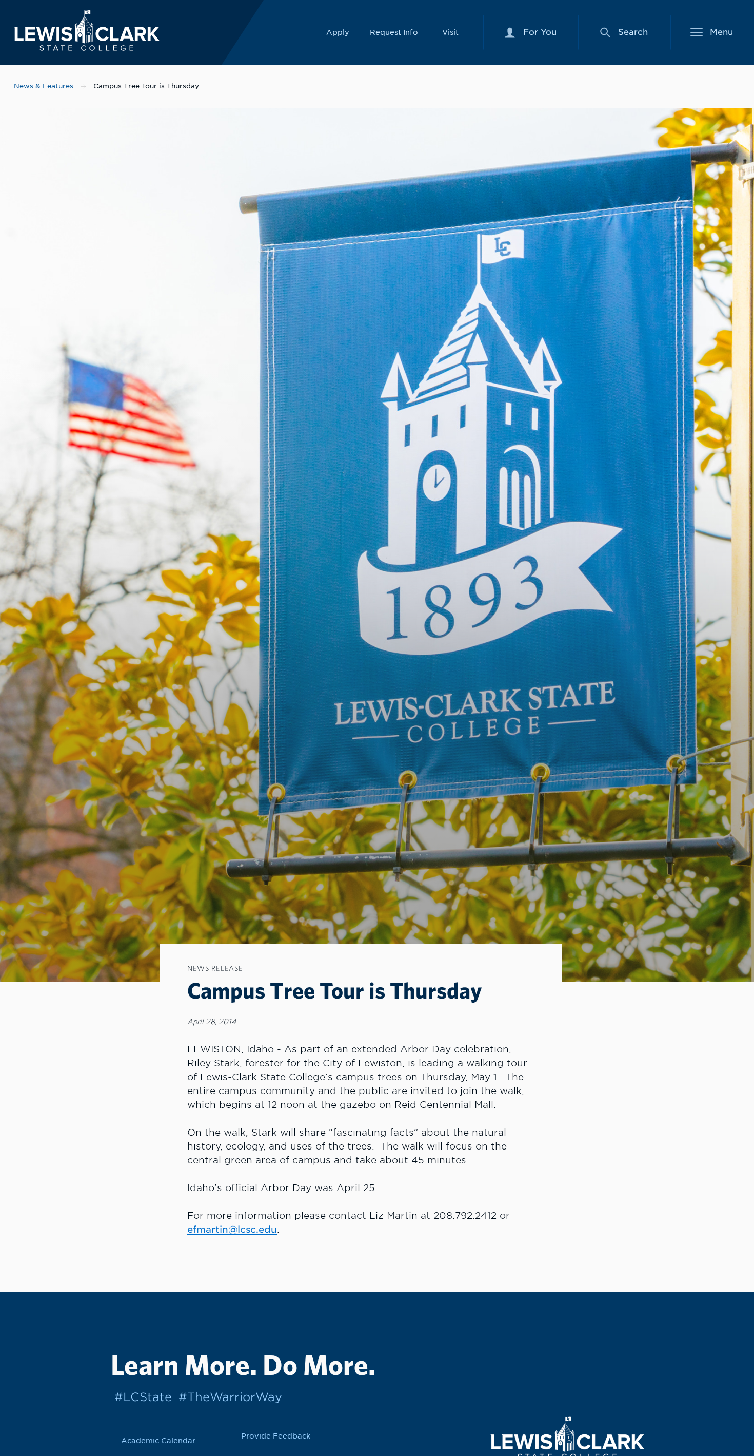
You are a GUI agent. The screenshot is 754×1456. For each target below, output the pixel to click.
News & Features (43, 86)
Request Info (394, 32)
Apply (337, 32)
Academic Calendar (158, 1440)
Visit (450, 32)
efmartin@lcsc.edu (232, 1229)
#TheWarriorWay (230, 1397)
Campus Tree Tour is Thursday (146, 86)
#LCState (143, 1397)
